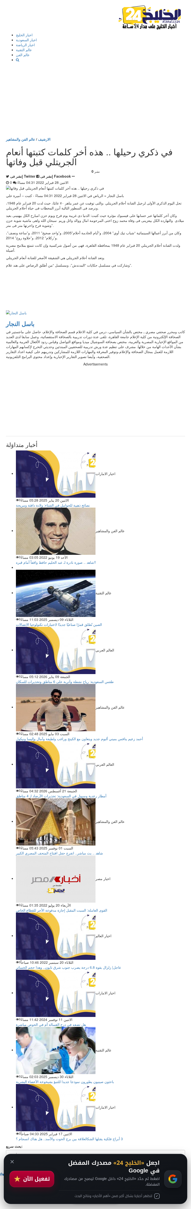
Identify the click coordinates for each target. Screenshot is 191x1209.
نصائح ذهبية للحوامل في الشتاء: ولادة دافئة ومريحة (53, 505)
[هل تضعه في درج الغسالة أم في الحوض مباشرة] (56, 992)
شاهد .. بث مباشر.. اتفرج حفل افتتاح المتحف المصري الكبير (59, 852)
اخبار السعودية (26, 39)
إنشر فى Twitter (22, 176)
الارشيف (44, 139)
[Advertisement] (95, 99)
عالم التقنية (24, 49)
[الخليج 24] (149, 16)
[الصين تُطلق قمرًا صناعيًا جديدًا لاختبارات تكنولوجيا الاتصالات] (56, 592)
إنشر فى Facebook (55, 176)
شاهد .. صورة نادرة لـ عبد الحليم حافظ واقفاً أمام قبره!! (56, 562)
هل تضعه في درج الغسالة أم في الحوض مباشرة (51, 1024)
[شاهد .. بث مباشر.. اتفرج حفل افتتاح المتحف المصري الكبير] (56, 821)
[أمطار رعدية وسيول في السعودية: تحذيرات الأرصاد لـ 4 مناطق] (56, 764)
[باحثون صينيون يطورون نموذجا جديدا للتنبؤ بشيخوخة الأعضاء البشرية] (56, 1049)
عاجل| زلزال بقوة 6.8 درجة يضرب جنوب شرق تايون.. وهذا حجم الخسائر (68, 967)
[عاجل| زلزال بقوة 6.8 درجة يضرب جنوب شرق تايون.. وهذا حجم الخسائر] (56, 935)
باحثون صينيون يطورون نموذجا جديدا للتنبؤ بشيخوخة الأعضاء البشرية (65, 1081)
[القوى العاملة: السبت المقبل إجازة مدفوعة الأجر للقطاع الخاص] (56, 878)
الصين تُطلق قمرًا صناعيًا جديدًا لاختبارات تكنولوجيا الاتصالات (59, 624)
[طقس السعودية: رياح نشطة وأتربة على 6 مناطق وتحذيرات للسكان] (56, 649)
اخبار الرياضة (25, 44)
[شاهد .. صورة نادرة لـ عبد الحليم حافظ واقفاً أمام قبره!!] (56, 530)
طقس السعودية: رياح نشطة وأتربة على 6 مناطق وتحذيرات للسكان (65, 681)
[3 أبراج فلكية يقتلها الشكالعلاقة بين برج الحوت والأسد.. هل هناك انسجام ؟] (56, 1106)
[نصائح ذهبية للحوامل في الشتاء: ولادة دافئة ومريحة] (56, 473)
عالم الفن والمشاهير (20, 139)
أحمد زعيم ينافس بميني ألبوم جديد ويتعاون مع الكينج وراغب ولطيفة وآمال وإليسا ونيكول (79, 738)
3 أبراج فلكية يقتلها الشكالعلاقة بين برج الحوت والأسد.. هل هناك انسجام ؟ (69, 1138)
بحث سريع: (14, 1146)
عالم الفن (23, 54)
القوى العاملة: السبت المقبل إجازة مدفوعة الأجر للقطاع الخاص (61, 910)
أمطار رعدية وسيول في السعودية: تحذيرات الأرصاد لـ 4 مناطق (61, 795)
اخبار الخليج (24, 34)
